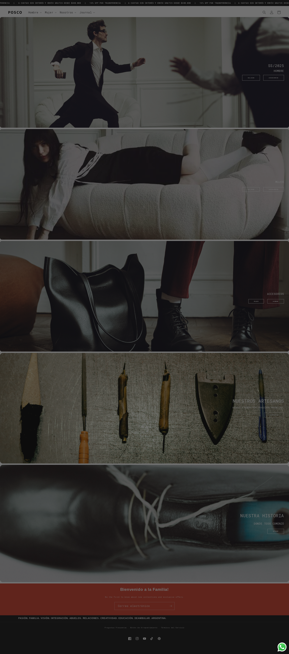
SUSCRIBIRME (171, 348)
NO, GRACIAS (171, 355)
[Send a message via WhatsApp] (282, 647)
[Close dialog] (194, 301)
